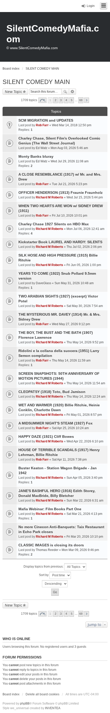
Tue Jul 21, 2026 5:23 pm (69, 184)
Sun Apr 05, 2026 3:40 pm (85, 478)
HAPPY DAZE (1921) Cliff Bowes (46, 436)
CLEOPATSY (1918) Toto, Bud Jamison (51, 392)
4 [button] (66, 100)
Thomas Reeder (47, 550)
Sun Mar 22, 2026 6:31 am (85, 500)
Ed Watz (41, 148)
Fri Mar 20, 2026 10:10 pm (85, 536)
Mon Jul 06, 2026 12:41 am (85, 229)
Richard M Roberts (49, 197)
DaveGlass (43, 283)
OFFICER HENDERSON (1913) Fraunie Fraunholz (60, 192)
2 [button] (55, 100)
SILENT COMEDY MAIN (36, 81)
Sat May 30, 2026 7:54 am (85, 306)
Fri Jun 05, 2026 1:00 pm (84, 265)
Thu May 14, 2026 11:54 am (86, 383)
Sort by (44, 575)
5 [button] (71, 100)
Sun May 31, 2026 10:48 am (74, 283)
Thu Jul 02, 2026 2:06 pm (84, 247)
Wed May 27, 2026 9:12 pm (71, 324)
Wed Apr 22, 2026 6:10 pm (85, 441)
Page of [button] (42, 100)
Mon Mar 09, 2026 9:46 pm (80, 550)
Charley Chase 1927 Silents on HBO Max (53, 224)
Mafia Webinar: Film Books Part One (49, 509)
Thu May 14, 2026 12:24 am (86, 396)
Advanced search (72, 92)
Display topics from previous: (44, 566)
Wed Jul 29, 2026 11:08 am (70, 161)
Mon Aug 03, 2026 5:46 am (69, 148)
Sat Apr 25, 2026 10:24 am (70, 428)
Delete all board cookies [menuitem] (42, 694)
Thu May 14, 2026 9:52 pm (85, 342)
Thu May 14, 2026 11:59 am (71, 360)
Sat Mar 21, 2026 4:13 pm (84, 514)
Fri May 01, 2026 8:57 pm (84, 415)
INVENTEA (52, 708)
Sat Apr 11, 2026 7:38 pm (69, 459)
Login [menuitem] (91, 6)
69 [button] (80, 100)
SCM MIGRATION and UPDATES (45, 120)
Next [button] (86, 100)
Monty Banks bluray (35, 156)
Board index (11, 694)
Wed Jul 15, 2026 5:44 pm (85, 197)
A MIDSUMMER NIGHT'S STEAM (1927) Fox (55, 423)
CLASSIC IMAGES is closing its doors (51, 545)
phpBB (24, 703)
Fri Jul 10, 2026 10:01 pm (69, 215)
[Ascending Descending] (55, 583)
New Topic (13, 91)
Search (65, 92)
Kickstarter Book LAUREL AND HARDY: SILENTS (60, 242)
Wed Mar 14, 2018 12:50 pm (71, 125)
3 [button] (61, 100)
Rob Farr (42, 125)
